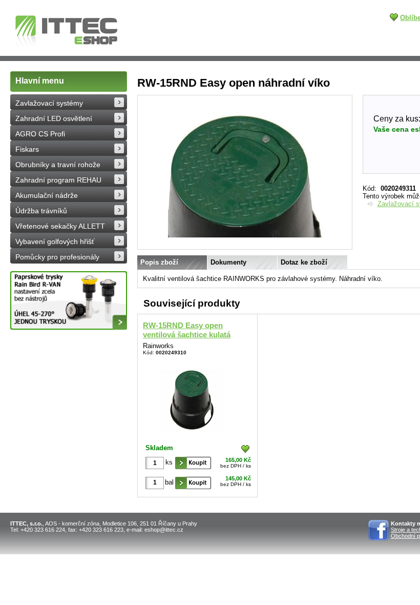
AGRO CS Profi (40, 134)
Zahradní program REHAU (58, 180)
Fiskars (27, 149)
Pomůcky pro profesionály (57, 257)
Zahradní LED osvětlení (53, 118)
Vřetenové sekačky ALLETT (60, 226)
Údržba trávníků (41, 211)
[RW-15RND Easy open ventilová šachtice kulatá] (191, 398)
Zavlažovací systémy (49, 103)
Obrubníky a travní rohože (57, 164)
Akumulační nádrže (46, 195)
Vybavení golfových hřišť (54, 241)
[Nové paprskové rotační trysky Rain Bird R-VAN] (68, 300)
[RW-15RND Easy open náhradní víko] (245, 247)
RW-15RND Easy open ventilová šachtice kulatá (186, 330)
